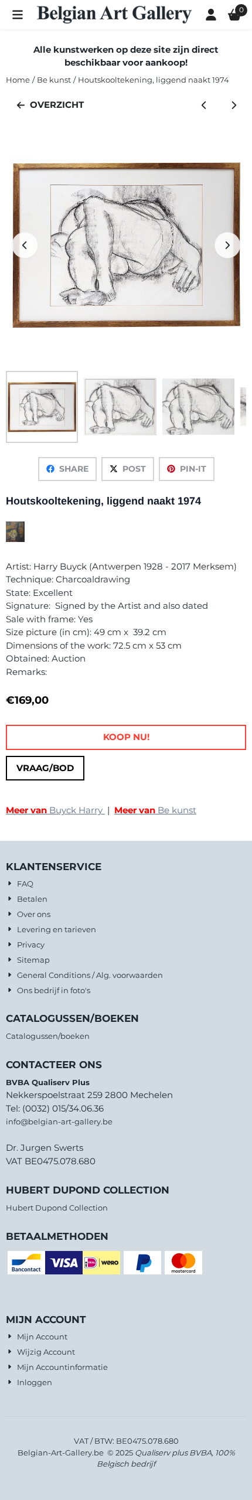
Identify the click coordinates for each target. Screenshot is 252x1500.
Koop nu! (126, 736)
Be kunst (155, 810)
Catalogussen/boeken (48, 1036)
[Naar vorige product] (204, 105)
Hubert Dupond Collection (57, 1207)
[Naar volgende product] (234, 105)
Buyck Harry (55, 810)
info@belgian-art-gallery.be (59, 1121)
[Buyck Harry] (15, 538)
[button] (17, 15)
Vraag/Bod (45, 767)
